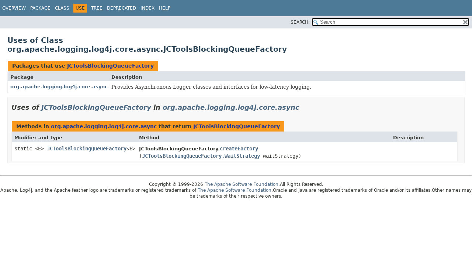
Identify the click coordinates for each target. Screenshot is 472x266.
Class (62, 8)
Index (147, 8)
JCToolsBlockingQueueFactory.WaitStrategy (201, 156)
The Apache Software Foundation (241, 184)
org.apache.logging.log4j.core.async (59, 86)
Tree (97, 8)
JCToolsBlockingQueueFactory (110, 66)
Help (164, 8)
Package (40, 8)
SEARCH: (300, 22)
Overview (14, 8)
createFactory (239, 148)
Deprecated (121, 8)
